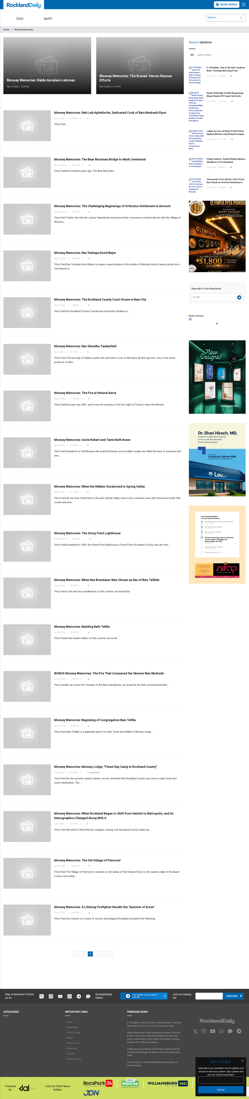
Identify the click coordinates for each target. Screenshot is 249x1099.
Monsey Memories (24, 29)
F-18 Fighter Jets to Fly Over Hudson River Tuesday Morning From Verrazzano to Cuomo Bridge (226, 70)
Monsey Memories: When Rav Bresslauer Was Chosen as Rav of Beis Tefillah (106, 580)
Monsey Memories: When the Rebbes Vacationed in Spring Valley (99, 486)
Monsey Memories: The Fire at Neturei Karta (85, 393)
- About (69, 1038)
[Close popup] (242, 1061)
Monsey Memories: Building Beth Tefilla (82, 626)
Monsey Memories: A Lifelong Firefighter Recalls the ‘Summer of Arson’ (104, 907)
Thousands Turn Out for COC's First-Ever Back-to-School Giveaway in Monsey (226, 182)
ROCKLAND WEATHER (53, 17)
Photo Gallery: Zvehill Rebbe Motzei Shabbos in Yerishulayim (152, 1064)
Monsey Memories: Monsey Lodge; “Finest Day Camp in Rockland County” (105, 766)
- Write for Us (72, 1043)
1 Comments (93, 772)
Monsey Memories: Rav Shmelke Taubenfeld (85, 346)
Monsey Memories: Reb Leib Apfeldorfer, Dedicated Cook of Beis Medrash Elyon (110, 112)
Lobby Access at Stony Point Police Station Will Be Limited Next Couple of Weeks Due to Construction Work (225, 134)
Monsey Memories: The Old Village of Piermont (87, 860)
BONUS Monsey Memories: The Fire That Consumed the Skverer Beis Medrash (109, 673)
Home (6, 29)
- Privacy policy (73, 1059)
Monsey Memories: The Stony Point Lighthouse (87, 533)
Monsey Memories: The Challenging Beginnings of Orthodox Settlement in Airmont (112, 206)
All (192, 54)
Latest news (204, 54)
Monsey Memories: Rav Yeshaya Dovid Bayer (85, 253)
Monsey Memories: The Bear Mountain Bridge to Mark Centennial (100, 159)
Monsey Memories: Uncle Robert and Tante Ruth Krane (92, 439)
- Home (69, 1022)
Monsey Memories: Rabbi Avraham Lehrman (41, 80)
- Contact (70, 1054)
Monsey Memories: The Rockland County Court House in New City (100, 299)
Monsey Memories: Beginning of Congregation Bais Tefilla (95, 720)
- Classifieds (71, 1027)
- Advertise (71, 1048)
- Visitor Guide (72, 1033)
